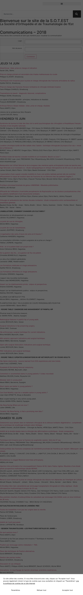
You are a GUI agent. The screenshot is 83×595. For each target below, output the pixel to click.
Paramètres (15, 590)
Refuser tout (41, 590)
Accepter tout (67, 590)
